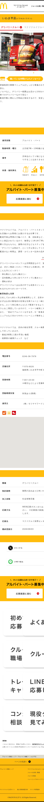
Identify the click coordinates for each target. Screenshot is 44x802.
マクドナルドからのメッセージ (21, 6)
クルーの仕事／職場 (34, 772)
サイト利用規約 (35, 789)
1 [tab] (33, 73)
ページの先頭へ (21, 762)
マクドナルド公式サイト (7, 789)
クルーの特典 (32, 776)
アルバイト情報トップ (7, 769)
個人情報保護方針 (22, 789)
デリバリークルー (10, 27)
